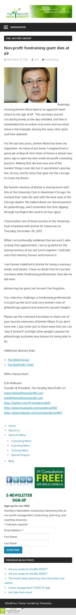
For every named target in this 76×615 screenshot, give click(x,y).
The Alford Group (18, 360)
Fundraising (52, 59)
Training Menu (19, 450)
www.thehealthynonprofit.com (24, 393)
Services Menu (17, 435)
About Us (14, 430)
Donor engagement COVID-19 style (29, 587)
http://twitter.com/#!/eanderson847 (27, 403)
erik (36, 59)
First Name (11, 536)
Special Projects (20, 455)
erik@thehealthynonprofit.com (23, 398)
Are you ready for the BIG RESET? (28, 569)
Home (12, 425)
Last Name (10, 543)
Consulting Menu (21, 441)
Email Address (13, 530)
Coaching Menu (20, 445)
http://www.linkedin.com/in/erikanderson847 (33, 413)
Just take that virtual (20, 592)
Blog (11, 461)
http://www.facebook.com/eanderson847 (30, 408)
